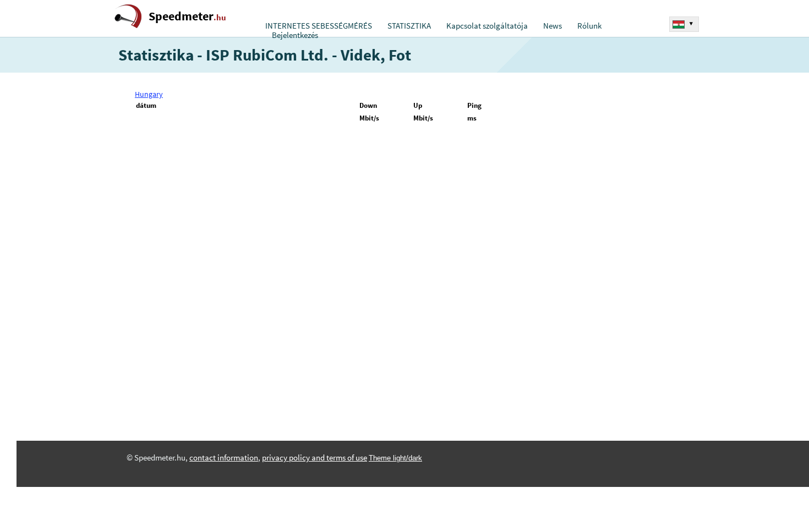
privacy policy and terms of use (314, 458)
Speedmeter (187, 16)
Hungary (149, 94)
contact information (223, 458)
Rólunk (589, 26)
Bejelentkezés (295, 35)
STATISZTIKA (409, 26)
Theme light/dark (395, 458)
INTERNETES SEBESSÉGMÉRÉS (318, 26)
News (552, 26)
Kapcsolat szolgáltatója (487, 26)
